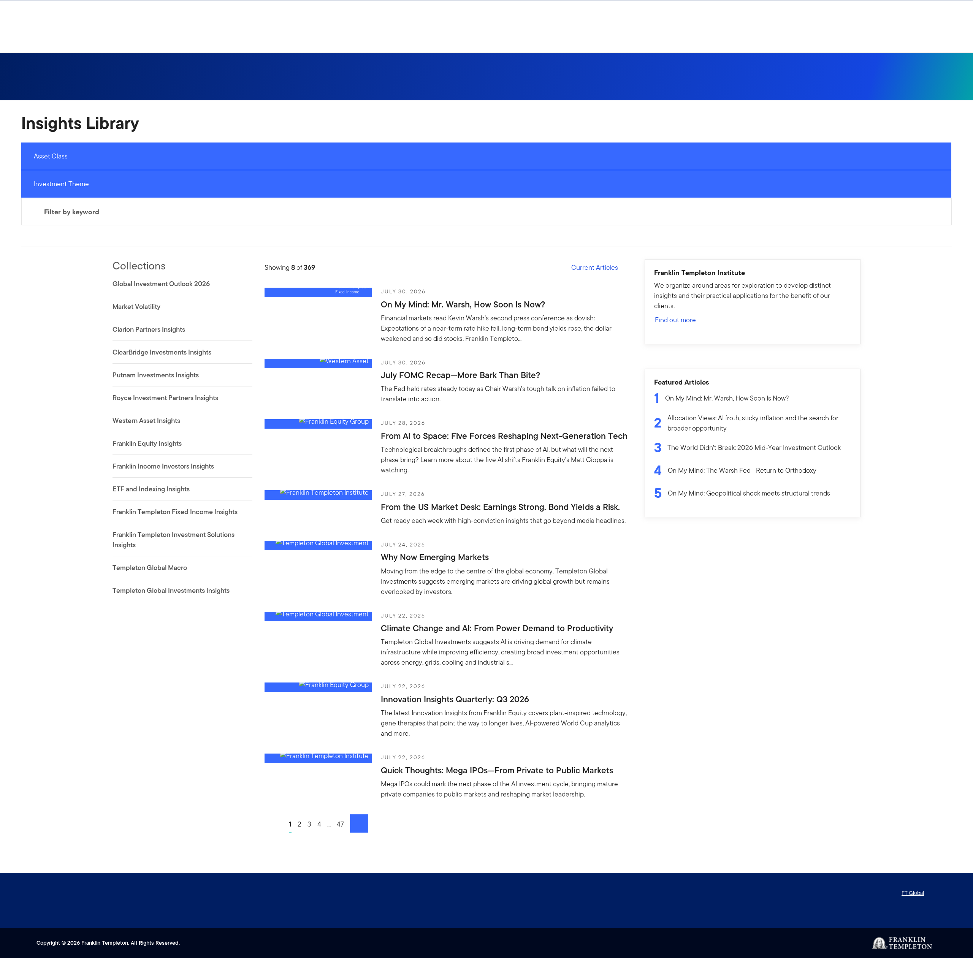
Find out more (675, 320)
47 (340, 824)
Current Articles (594, 267)
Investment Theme (61, 183)
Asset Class (51, 156)
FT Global (913, 893)
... (329, 824)
